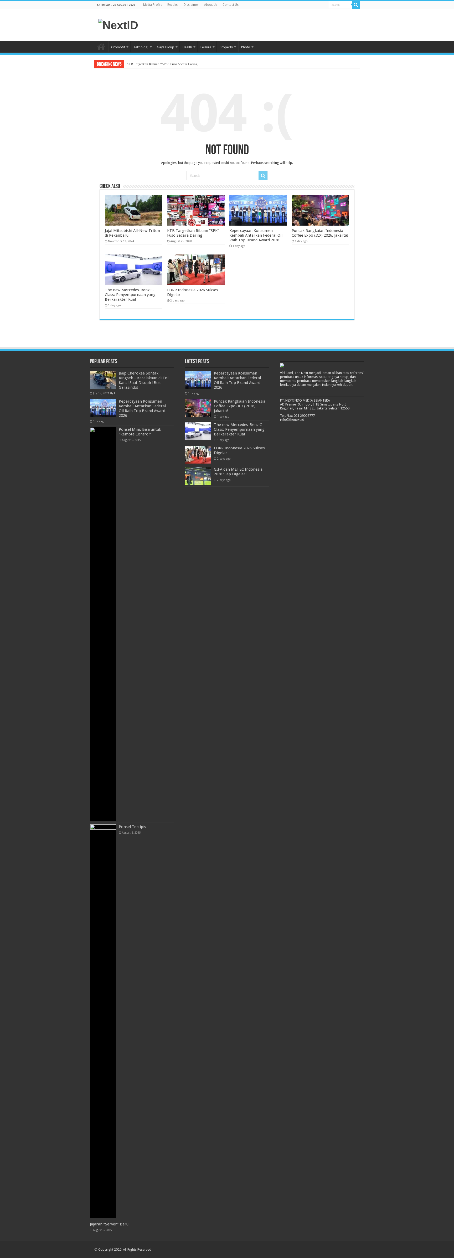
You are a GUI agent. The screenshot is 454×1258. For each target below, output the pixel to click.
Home (101, 46)
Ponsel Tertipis (132, 826)
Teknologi (140, 47)
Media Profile (152, 5)
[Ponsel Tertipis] (103, 1021)
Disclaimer (191, 5)
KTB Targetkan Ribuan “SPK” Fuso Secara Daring (162, 64)
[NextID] (118, 24)
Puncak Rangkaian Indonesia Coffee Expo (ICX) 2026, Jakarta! (320, 233)
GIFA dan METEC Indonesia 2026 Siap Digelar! (238, 471)
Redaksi (172, 5)
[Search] (356, 5)
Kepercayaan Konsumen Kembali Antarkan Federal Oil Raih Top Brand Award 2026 (255, 235)
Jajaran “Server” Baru (109, 1224)
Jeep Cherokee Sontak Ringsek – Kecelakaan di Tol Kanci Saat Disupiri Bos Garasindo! (143, 380)
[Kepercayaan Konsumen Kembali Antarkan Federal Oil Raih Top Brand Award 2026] (103, 408)
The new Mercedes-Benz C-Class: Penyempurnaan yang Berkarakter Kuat (130, 295)
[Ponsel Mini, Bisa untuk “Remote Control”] (103, 624)
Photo (245, 47)
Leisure (205, 47)
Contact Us (231, 5)
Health (187, 47)
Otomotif (118, 47)
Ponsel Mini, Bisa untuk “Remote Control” (140, 431)
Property (226, 47)
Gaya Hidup (165, 47)
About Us (210, 5)
